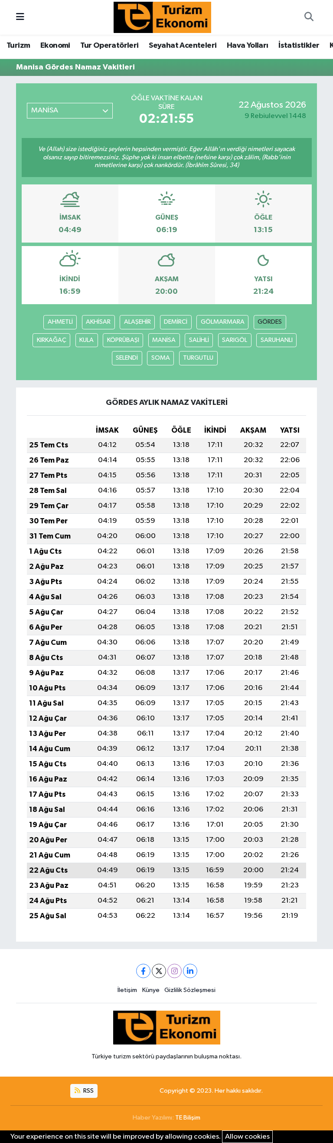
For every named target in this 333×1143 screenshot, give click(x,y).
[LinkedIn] (190, 971)
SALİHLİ (199, 340)
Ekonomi (55, 45)
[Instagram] (174, 971)
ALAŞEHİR (137, 322)
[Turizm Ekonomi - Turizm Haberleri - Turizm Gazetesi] (162, 17)
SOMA (160, 358)
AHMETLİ (60, 322)
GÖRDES (270, 322)
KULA (86, 340)
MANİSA (164, 340)
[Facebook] (143, 971)
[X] (159, 971)
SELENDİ (127, 358)
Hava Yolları (247, 45)
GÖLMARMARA (223, 322)
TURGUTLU (198, 358)
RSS (88, 1090)
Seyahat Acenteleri (182, 45)
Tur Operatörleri (109, 45)
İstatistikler (298, 45)
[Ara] (308, 17)
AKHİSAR (98, 322)
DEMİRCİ (175, 322)
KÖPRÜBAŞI (123, 340)
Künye (151, 990)
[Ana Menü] (20, 17)
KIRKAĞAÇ (51, 340)
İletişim (127, 990)
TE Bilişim (187, 1117)
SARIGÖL (234, 340)
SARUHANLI (277, 340)
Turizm (18, 45)
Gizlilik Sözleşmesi (189, 990)
